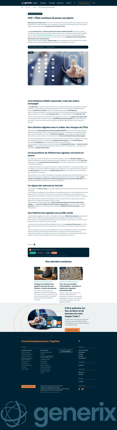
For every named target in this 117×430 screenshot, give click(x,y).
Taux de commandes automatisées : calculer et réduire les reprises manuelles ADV (70, 287)
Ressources (27, 7)
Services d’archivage (45, 371)
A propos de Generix (83, 350)
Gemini (48, 252)
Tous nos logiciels (66, 351)
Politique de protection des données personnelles (51, 385)
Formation (80, 381)
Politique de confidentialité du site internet (49, 387)
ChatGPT (33, 252)
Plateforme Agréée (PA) (45, 35)
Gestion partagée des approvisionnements (26, 358)
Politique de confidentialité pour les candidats (50, 388)
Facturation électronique (46, 352)
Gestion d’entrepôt (25, 352)
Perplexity (41, 252)
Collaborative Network (45, 367)
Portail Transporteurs (26, 365)
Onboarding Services (45, 369)
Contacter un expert (84, 3)
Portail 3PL (24, 367)
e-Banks (42, 372)
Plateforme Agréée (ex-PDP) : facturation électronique (47, 357)
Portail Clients (43, 363)
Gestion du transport (26, 356)
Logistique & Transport (26, 350)
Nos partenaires (82, 358)
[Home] (22, 7)
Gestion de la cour (25, 361)
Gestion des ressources (27, 354)
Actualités (80, 356)
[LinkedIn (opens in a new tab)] (34, 244)
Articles (34, 7)
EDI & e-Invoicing (44, 350)
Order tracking (24, 369)
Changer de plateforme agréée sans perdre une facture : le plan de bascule (45, 286)
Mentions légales (65, 388)
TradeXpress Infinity (45, 359)
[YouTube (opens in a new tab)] (83, 389)
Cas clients (52, 3)
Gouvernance (81, 352)
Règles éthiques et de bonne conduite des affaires (51, 390)
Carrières (80, 354)
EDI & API (42, 354)
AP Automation (43, 361)
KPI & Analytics (24, 363)
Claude (54, 252)
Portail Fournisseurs (45, 365)
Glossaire (80, 374)
